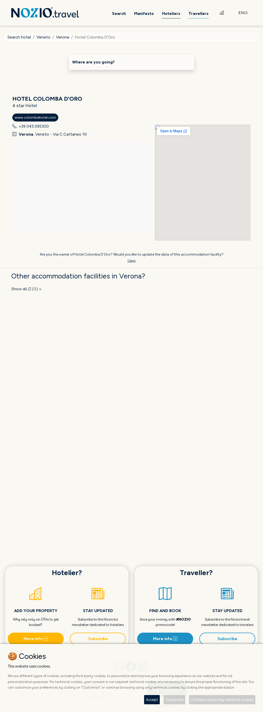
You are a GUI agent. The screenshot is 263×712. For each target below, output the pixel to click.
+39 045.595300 (34, 126)
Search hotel (19, 37)
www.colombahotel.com (35, 117)
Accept (152, 699)
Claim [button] (131, 261)
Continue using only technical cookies (222, 699)
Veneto (43, 37)
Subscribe (98, 638)
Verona (62, 37)
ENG (243, 12)
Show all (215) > (26, 288)
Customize (174, 699)
